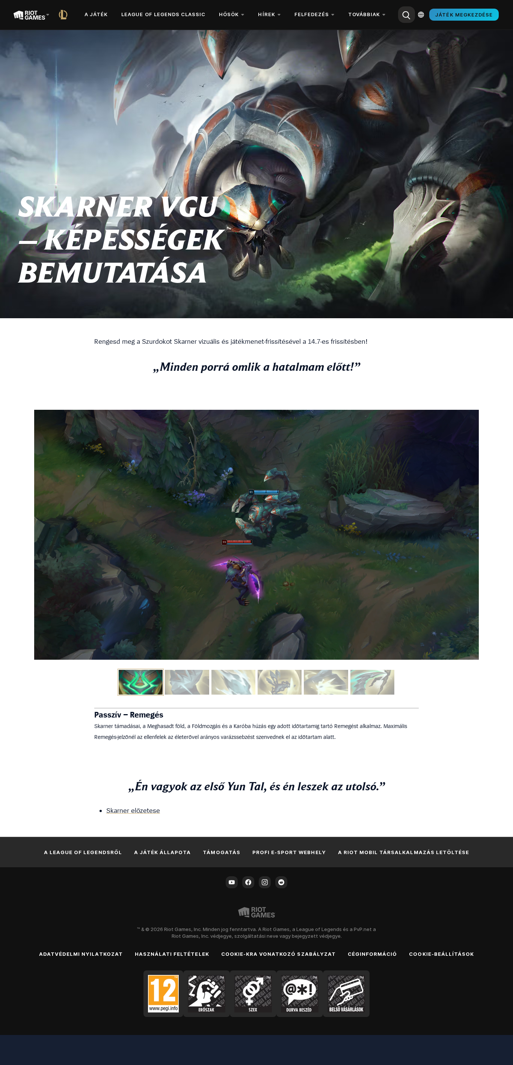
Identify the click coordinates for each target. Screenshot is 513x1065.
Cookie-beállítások (441, 954)
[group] (256, 682)
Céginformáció (372, 954)
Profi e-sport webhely (289, 852)
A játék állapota (162, 852)
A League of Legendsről (83, 852)
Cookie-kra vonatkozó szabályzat (278, 954)
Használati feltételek (172, 954)
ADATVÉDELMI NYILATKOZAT (81, 954)
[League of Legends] (64, 14)
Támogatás (221, 852)
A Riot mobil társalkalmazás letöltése (403, 852)
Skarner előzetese (133, 810)
